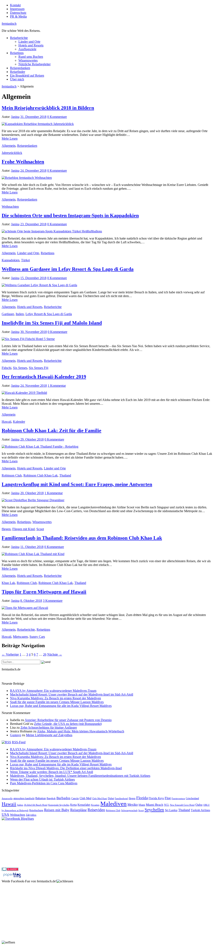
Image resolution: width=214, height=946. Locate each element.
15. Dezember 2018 (33, 278)
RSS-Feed (18, 742)
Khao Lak (8, 583)
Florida (142, 798)
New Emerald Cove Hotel (182, 805)
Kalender (19, 421)
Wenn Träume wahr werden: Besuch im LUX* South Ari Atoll (51, 772)
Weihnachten (10, 206)
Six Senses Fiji (38, 368)
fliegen (6, 529)
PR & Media (18, 16)
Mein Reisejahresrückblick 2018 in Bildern (48, 108)
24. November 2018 (33, 385)
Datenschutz (18, 12)
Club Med (85, 798)
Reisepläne (78, 810)
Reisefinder (17, 71)
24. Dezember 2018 (33, 170)
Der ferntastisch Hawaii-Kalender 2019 (44, 376)
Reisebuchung (36, 810)
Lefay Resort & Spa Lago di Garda (48, 314)
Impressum (17, 9)
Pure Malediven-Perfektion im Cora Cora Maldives (43, 783)
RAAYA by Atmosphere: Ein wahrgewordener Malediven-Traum (53, 690)
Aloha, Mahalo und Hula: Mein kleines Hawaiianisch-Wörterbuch (80, 731)
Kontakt (15, 5)
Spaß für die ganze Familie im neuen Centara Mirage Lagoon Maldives (57, 702)
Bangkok (51, 798)
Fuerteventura (178, 798)
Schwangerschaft (129, 810)
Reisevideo (96, 810)
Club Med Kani (99, 798)
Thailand (65, 475)
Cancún (75, 798)
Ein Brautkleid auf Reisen (27, 75)
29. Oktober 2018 (32, 439)
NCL (166, 804)
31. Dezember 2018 (33, 117)
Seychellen (154, 809)
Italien (20, 314)
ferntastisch (9, 23)
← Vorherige (10, 654)
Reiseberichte (19, 38)
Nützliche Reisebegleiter (34, 64)
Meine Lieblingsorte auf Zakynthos (49, 735)
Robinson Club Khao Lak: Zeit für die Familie (51, 430)
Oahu (199, 804)
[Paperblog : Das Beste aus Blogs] (12, 877)
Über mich (17, 79)
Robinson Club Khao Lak (40, 475)
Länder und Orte (29, 41)
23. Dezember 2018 (33, 224)
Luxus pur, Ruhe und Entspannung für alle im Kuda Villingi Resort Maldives (61, 706)
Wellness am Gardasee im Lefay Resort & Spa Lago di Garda (68, 269)
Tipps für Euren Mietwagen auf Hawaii (44, 591)
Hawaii (6, 421)
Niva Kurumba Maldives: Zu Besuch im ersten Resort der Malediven (55, 698)
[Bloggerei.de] (10, 869)
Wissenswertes (28, 60)
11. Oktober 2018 (31, 547)
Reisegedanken (20, 68)
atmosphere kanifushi (23, 798)
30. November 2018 (33, 332)
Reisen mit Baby (56, 810)
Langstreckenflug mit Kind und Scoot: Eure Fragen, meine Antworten (77, 484)
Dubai (111, 798)
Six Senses (20, 368)
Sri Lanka (171, 810)
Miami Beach (154, 804)
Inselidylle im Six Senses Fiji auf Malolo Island (52, 323)
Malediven (113, 803)
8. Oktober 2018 (31, 600)
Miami (142, 804)
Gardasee (8, 314)
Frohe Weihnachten (23, 161)
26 (44, 654)
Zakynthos (31, 814)
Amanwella (7, 798)
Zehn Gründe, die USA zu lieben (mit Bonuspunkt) (68, 724)
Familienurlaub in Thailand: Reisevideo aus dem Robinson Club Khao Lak (82, 538)
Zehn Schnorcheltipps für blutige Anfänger (48, 727)
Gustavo (15, 735)
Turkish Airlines (200, 810)
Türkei (25, 260)
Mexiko (132, 804)
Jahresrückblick (12, 153)
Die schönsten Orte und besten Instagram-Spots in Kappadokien (70, 215)
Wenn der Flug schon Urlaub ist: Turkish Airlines (42, 779)
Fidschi (6, 368)
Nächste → (54, 654)
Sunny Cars (37, 636)
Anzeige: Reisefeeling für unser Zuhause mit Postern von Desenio (68, 720)
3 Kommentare (52, 600)
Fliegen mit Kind (23, 529)
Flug (168, 798)
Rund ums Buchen (30, 56)
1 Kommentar (57, 385)
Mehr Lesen (10, 138)
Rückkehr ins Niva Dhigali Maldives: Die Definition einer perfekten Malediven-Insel (66, 768)
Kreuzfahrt (84, 804)
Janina (15, 117)
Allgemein (8, 145)
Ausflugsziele (27, 49)
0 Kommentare (57, 117)
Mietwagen (20, 636)
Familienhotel (121, 798)
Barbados (63, 798)
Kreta (73, 804)
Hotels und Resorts (30, 45)
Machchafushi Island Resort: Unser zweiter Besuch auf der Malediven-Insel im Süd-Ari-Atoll (71, 694)
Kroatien (95, 805)
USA (5, 814)
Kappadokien (10, 260)
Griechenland (192, 798)
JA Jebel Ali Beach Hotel (35, 805)
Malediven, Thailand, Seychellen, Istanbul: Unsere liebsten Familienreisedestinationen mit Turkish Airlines (80, 775)
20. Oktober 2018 (32, 493)
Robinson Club (12, 475)
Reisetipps (17, 53)
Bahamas (40, 798)
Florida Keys (156, 798)
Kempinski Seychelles (58, 805)
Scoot (40, 529)
